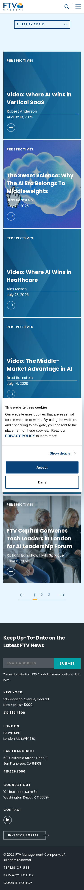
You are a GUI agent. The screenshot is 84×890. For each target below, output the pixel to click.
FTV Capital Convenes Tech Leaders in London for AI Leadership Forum (39, 538)
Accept (42, 467)
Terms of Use (16, 867)
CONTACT (12, 809)
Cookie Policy (17, 883)
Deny (42, 482)
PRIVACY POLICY (20, 436)
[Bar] (78, 6)
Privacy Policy (18, 875)
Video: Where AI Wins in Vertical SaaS (39, 98)
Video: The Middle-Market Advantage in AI (39, 364)
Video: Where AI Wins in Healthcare (39, 276)
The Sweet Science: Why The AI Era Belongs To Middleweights (40, 183)
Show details (60, 453)
